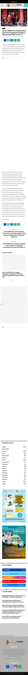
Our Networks (6, 565)
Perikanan (4, 477)
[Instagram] (15, 666)
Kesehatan (4, 464)
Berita (3, 449)
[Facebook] (7, 666)
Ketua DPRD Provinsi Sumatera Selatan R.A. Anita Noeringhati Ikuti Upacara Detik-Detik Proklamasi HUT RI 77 (14, 234)
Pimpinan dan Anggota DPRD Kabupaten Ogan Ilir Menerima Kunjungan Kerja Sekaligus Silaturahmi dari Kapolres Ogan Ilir (13, 612)
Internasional (5, 462)
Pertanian (4, 479)
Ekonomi (4, 457)
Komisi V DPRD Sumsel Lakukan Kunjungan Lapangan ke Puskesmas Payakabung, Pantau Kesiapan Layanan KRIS (13, 275)
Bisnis (3, 453)
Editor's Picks (5, 455)
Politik (4, 28)
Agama (4, 446)
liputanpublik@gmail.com (17, 658)
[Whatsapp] (19, 666)
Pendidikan (5, 475)
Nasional (4, 470)
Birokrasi (4, 451)
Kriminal (4, 466)
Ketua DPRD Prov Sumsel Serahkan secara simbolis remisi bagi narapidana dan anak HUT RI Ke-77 (14, 245)
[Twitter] (11, 666)
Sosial (3, 483)
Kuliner (4, 468)
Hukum (4, 460)
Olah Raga (4, 473)
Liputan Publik (6, 36)
